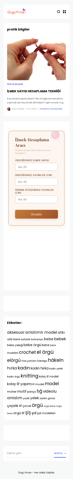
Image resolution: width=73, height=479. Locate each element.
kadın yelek (56, 368)
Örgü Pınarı (18, 108)
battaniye (37, 339)
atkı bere (13, 339)
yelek (34, 398)
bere (45, 345)
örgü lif (18, 413)
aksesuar (15, 332)
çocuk (27, 406)
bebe (48, 338)
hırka (12, 368)
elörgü (14, 360)
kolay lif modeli (48, 376)
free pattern (28, 361)
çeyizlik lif (14, 405)
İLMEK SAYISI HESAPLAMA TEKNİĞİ (34, 91)
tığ (39, 391)
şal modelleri (46, 413)
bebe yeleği (15, 345)
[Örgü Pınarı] (17, 11)
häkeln (56, 360)
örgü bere (49, 406)
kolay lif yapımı (19, 384)
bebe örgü (32, 345)
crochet (27, 352)
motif (21, 391)
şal (34, 413)
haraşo (42, 361)
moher (12, 392)
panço (31, 392)
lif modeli (38, 384)
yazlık (26, 398)
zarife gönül (47, 398)
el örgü (45, 352)
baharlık (25, 339)
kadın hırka (40, 368)
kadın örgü (13, 376)
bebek (60, 338)
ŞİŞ (28, 413)
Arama (58, 453)
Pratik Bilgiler (15, 84)
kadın (24, 368)
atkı (61, 332)
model (52, 383)
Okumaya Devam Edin (51, 108)
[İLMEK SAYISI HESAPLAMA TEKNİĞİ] (36, 58)
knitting (29, 375)
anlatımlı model (41, 332)
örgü (37, 405)
